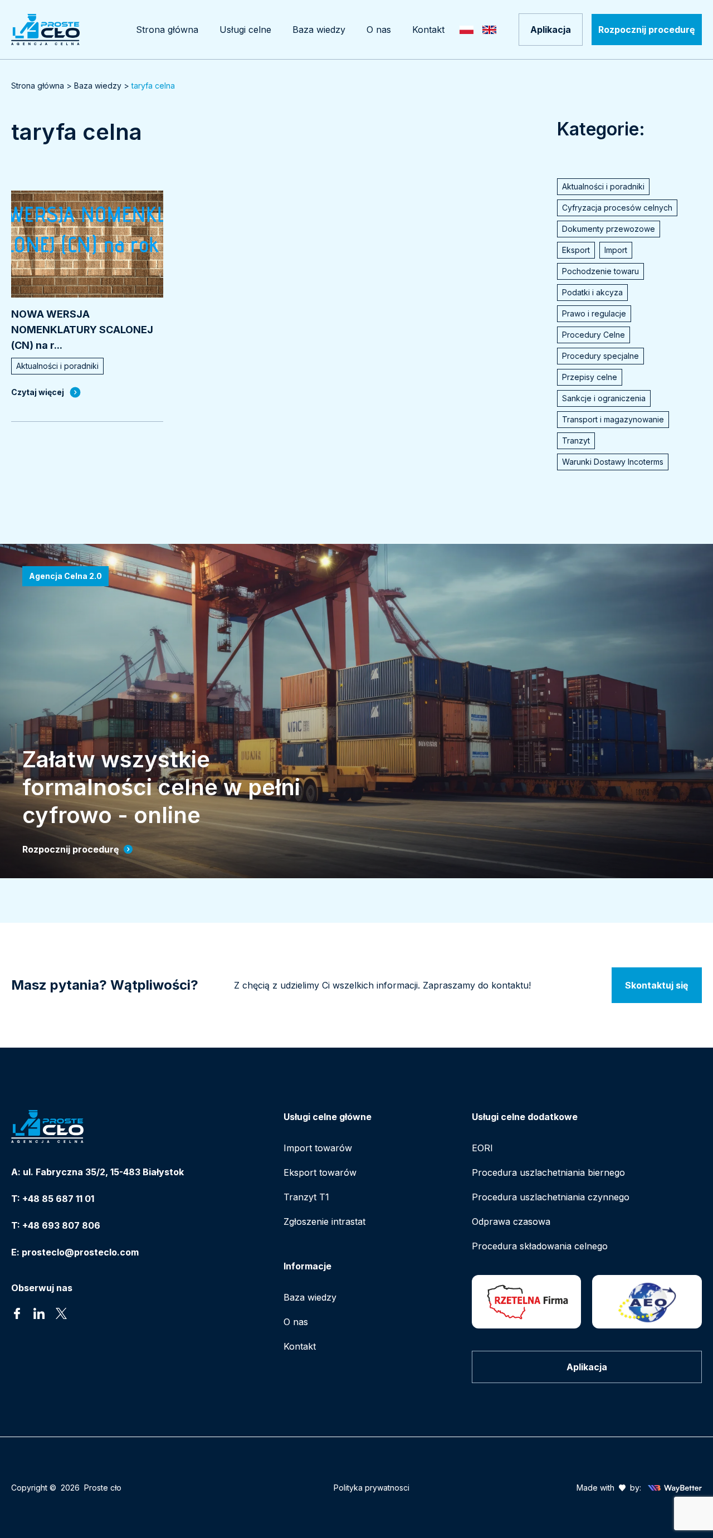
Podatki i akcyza (592, 292)
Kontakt (300, 1346)
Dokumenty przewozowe (608, 228)
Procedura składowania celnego (540, 1246)
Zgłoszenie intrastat (324, 1221)
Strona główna (37, 85)
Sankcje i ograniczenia (604, 398)
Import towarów (318, 1148)
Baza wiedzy (97, 85)
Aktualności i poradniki (603, 186)
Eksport (576, 250)
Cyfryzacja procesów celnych (617, 207)
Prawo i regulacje (594, 313)
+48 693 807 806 (61, 1225)
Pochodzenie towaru (600, 271)
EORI (482, 1148)
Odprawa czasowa (511, 1221)
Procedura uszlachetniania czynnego (550, 1197)
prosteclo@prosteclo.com (80, 1252)
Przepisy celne (589, 377)
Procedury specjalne (600, 356)
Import (615, 250)
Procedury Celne (593, 334)
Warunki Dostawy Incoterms (612, 461)
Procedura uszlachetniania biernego (548, 1172)
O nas (296, 1321)
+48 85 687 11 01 (58, 1198)
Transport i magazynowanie (613, 419)
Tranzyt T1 (306, 1197)
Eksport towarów (320, 1172)
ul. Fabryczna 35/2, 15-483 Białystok (103, 1171)
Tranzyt (576, 440)
